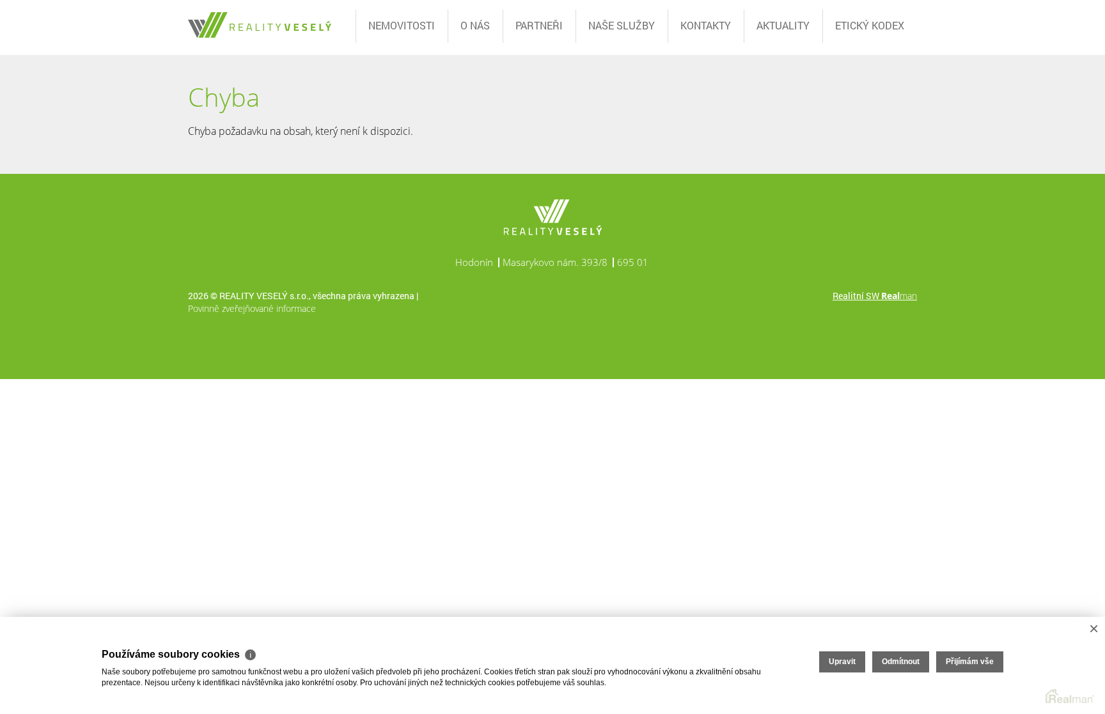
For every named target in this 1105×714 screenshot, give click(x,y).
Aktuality (783, 25)
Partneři (539, 25)
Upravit (842, 661)
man (899, 296)
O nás (475, 25)
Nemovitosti (401, 25)
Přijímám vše (970, 661)
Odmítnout (901, 661)
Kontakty (705, 25)
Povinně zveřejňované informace (252, 308)
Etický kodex (869, 25)
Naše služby (621, 25)
